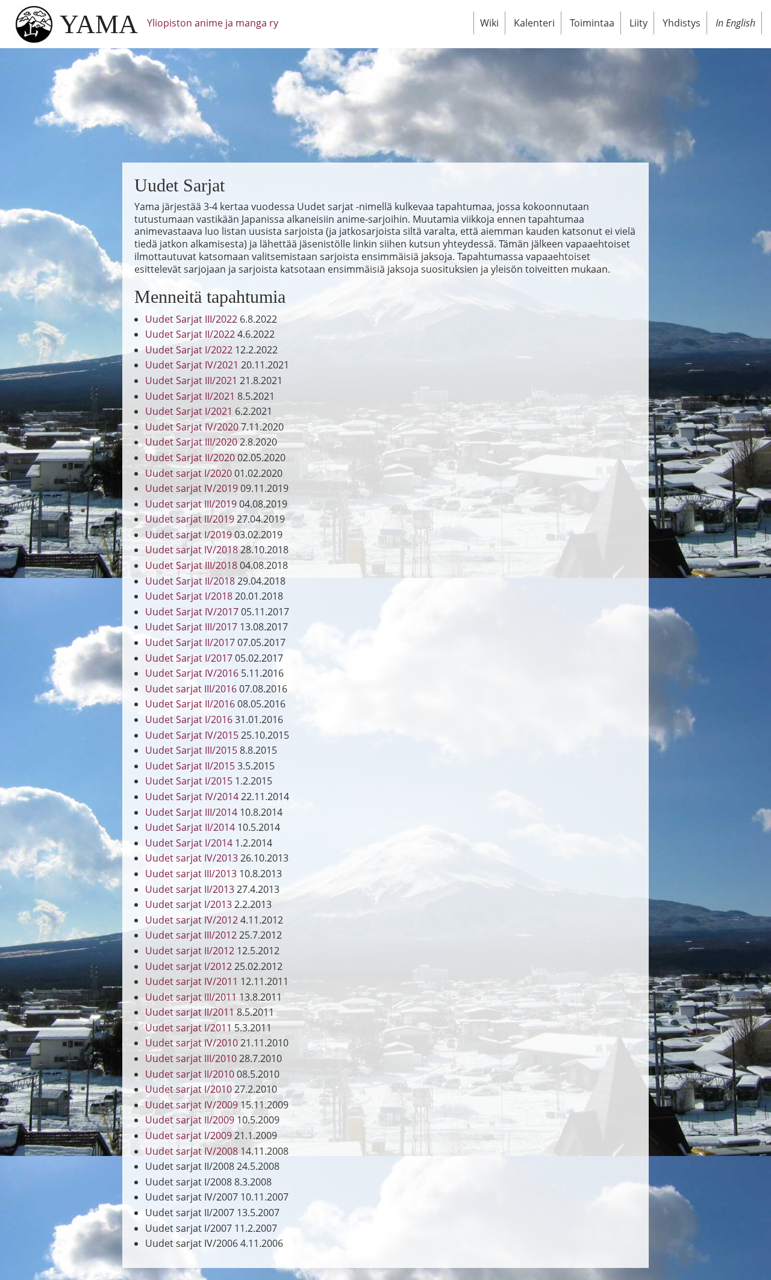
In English (735, 23)
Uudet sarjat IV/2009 (191, 1104)
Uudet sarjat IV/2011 (191, 981)
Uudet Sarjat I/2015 (189, 781)
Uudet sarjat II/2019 (189, 519)
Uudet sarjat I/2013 (188, 904)
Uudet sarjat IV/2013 (191, 858)
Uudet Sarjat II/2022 (190, 334)
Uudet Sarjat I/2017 (189, 658)
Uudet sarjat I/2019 (188, 534)
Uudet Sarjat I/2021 (189, 411)
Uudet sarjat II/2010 (189, 1074)
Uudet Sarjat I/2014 (189, 843)
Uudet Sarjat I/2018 (189, 596)
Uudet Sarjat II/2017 (190, 642)
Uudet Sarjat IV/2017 (192, 611)
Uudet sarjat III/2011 (191, 997)
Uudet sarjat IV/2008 (191, 1151)
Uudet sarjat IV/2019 (191, 488)
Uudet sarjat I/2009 (188, 1135)
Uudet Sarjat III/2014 (191, 812)
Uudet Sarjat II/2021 (190, 396)
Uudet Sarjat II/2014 (190, 827)
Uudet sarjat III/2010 (191, 1058)
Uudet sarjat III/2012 (191, 935)
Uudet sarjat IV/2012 (191, 920)
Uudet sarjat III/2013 (191, 873)
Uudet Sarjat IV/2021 (192, 364)
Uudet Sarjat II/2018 (190, 581)
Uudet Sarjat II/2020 (190, 457)
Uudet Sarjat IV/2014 (192, 796)
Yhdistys (682, 23)
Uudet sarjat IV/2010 (191, 1042)
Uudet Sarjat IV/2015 (192, 735)
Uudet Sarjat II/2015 (190, 765)
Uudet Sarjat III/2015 (191, 750)
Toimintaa (592, 23)
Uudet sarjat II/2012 (189, 950)
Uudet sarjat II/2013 (189, 889)
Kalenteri (534, 23)
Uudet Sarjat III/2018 (191, 565)
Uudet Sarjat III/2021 (191, 380)
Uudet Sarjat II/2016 (190, 703)
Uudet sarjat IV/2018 (191, 549)
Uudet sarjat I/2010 (188, 1089)
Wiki (489, 23)
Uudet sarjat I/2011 (188, 1027)
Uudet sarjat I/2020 (188, 473)
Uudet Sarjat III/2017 (191, 626)
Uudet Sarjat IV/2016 (192, 673)
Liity (638, 23)
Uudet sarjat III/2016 (191, 688)
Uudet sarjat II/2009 (189, 1119)
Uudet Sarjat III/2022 (191, 319)
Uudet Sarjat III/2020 (191, 442)
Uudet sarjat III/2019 (191, 504)
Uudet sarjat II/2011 (189, 1012)
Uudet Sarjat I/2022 (189, 349)
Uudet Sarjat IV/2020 (192, 426)
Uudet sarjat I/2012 (188, 966)
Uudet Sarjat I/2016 (189, 719)
